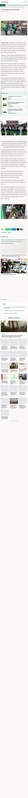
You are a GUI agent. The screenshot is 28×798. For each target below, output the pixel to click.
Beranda (2, 7)
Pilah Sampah (7, 7)
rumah (2, 81)
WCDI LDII (9, 232)
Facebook (14, 229)
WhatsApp (8, 229)
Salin (21, 229)
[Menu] (26, 2)
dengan (25, 141)
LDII (4, 2)
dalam (10, 59)
